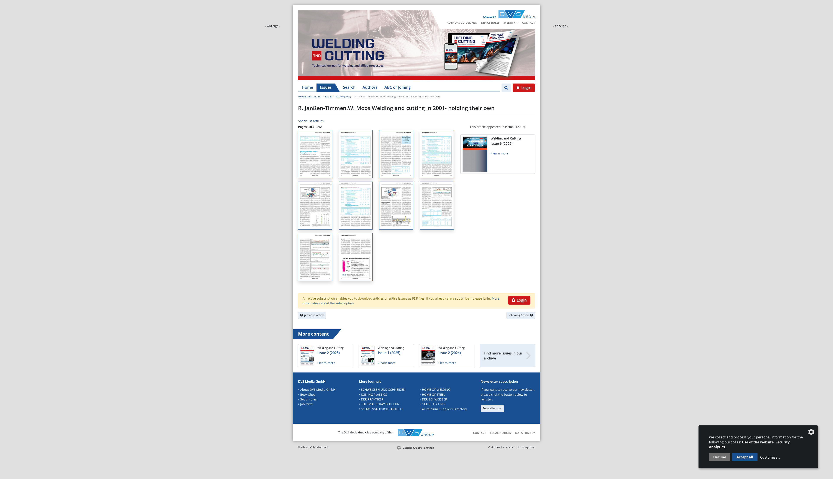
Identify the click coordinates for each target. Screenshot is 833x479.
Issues (326, 87)
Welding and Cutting (309, 96)
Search (349, 87)
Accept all (744, 457)
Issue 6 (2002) (343, 96)
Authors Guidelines (462, 23)
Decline (719, 457)
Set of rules (308, 399)
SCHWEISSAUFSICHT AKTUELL (382, 409)
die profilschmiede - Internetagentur (513, 447)
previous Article (313, 315)
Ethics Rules (490, 23)
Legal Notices (500, 433)
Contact (528, 23)
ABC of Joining (397, 87)
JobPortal (306, 404)
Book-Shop (308, 394)
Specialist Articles (311, 121)
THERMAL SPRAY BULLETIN (380, 404)
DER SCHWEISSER (434, 399)
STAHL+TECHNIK (434, 404)
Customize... (770, 457)
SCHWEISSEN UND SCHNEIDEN (383, 389)
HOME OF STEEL (433, 394)
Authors (369, 87)
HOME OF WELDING (436, 389)
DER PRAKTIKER (372, 399)
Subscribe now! (492, 408)
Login (525, 87)
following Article (519, 315)
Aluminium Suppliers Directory (444, 409)
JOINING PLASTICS (374, 394)
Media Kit (511, 23)
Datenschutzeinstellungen (418, 447)
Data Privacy (525, 433)
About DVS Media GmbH (317, 389)
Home (307, 87)
